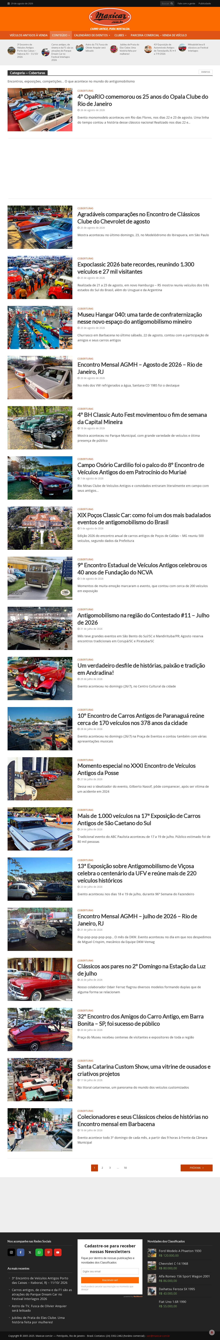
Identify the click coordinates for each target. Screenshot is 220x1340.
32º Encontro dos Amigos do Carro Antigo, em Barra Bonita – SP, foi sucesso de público (141, 1020)
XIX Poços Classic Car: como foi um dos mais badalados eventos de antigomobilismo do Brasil (144, 518)
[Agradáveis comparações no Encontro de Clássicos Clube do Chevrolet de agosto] (40, 227)
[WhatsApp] (39, 1252)
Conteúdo (59, 35)
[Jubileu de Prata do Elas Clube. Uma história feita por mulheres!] (113, 49)
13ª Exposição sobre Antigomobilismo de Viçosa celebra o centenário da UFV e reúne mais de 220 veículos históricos (137, 873)
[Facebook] (20, 1252)
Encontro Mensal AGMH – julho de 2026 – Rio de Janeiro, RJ (137, 920)
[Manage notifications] (212, 1332)
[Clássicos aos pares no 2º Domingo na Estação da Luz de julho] (40, 979)
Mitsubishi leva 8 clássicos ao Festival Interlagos (198, 47)
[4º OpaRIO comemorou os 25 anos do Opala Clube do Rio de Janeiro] (40, 109)
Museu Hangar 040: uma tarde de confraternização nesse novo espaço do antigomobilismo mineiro (140, 318)
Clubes (119, 35)
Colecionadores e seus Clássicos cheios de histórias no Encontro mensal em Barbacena (143, 1120)
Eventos (205, 72)
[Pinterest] (48, 1252)
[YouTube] (58, 1252)
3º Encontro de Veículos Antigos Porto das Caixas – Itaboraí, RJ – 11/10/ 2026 (27, 50)
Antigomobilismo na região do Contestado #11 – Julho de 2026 (143, 619)
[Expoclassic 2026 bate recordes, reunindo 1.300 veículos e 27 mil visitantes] (40, 277)
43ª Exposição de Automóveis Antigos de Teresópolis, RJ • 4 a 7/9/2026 (165, 49)
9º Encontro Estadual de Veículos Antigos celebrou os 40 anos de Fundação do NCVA (142, 568)
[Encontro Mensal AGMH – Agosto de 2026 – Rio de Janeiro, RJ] (40, 377)
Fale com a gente (186, 3)
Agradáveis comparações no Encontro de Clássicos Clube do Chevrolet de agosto (139, 218)
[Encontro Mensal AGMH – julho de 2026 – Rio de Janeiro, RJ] (40, 929)
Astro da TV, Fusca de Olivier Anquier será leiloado (97, 47)
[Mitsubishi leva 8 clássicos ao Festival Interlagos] (181, 48)
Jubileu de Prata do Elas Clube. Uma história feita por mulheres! (129, 49)
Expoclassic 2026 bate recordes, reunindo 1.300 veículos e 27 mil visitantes (136, 268)
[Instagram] (11, 1252)
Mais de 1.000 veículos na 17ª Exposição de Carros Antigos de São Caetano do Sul (139, 819)
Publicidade (205, 3)
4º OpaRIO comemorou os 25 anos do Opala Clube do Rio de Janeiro (143, 100)
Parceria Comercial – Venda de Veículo (159, 35)
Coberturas (85, 91)
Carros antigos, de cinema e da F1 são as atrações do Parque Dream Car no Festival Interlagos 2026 (62, 52)
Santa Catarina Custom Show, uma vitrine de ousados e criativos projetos (144, 1070)
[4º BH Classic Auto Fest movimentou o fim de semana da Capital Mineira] (40, 427)
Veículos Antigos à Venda (29, 35)
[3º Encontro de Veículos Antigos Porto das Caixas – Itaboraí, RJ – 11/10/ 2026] (11, 51)
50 (125, 1167)
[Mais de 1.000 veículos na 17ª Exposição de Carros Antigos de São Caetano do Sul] (40, 828)
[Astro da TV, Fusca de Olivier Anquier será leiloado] (79, 48)
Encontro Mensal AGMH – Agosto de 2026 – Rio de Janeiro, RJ (140, 368)
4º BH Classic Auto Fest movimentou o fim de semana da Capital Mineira (142, 418)
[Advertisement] (110, 168)
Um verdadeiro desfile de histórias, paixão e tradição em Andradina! (141, 669)
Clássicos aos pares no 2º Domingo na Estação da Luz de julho (142, 970)
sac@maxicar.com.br (158, 1335)
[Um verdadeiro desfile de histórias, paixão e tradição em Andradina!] (40, 678)
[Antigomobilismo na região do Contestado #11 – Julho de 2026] (40, 628)
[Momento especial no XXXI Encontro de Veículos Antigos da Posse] (40, 778)
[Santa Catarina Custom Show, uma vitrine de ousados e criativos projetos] (40, 1079)
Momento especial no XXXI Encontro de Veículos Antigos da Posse (137, 769)
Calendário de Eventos (91, 35)
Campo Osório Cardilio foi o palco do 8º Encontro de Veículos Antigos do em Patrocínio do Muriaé (141, 468)
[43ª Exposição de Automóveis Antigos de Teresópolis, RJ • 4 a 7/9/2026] (147, 49)
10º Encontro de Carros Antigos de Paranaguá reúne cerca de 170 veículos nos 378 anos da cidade (141, 719)
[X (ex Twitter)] (30, 1252)
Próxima (195, 1167)
